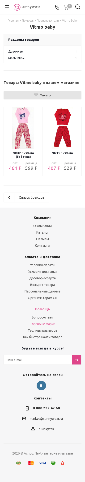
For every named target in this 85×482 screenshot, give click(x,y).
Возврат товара (42, 285)
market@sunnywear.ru (46, 419)
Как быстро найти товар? (42, 337)
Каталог (42, 232)
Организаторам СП (42, 298)
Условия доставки (42, 271)
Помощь (42, 309)
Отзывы (42, 239)
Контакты (42, 245)
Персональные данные (42, 291)
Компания (42, 218)
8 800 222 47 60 (46, 408)
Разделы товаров (23, 40)
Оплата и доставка (42, 257)
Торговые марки (42, 324)
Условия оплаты (42, 265)
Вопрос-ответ (43, 317)
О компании (42, 226)
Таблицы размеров (42, 330)
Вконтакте (41, 385)
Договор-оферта (42, 278)
